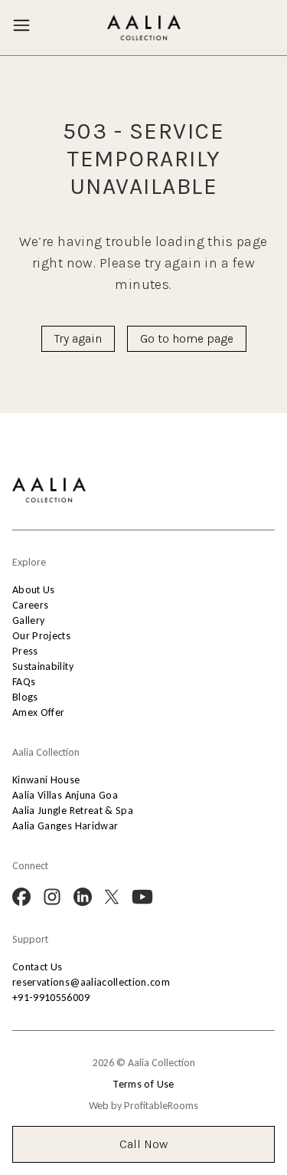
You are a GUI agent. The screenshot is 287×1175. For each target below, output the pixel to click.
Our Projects (41, 635)
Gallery (28, 620)
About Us (33, 589)
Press (25, 651)
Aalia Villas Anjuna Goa (65, 795)
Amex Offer (38, 712)
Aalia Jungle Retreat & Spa (72, 810)
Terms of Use (143, 1084)
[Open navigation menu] (21, 25)
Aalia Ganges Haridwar (65, 825)
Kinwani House (46, 779)
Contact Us (37, 966)
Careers (30, 605)
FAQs (23, 681)
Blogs (25, 697)
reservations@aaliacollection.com (91, 982)
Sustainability (42, 666)
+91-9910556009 (51, 997)
